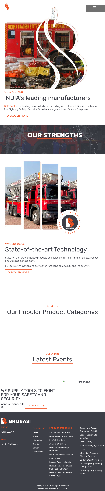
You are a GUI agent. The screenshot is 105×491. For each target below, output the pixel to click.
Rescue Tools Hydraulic (60, 462)
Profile (35, 436)
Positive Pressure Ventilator (62, 454)
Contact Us (38, 452)
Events (36, 444)
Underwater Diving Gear (91, 460)
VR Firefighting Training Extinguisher (91, 465)
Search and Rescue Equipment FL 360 (89, 429)
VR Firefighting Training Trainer (91, 472)
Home (35, 433)
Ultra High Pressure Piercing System (89, 454)
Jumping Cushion (57, 444)
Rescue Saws (55, 458)
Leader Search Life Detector (88, 436)
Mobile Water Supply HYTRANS (59, 449)
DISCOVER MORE (17, 115)
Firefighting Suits (57, 440)
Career (36, 448)
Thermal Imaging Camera (92, 445)
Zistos (82, 449)
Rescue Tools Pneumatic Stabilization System (60, 467)
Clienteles (37, 440)
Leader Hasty (86, 442)
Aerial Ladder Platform (59, 432)
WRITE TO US (36, 405)
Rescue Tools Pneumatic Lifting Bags (60, 474)
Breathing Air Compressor (61, 436)
